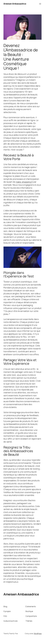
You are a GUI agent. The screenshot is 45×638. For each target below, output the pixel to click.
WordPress (38, 633)
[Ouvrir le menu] (40, 3)
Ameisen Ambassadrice (14, 3)
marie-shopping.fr (24, 181)
